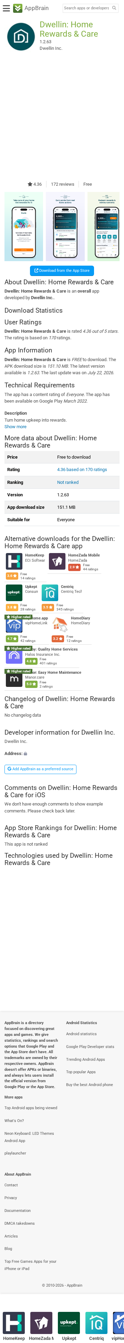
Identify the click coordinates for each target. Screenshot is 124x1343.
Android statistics (81, 1034)
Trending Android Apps (85, 1059)
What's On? (14, 1121)
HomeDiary (80, 618)
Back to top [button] (110, 1292)
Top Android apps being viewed (30, 1108)
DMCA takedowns (19, 1223)
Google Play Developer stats (90, 1047)
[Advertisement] (62, 117)
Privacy (10, 1198)
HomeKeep (34, 555)
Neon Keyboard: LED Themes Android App (29, 1137)
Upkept (31, 587)
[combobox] (86, 8)
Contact (11, 1185)
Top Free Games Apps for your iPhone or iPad (30, 1265)
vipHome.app (36, 618)
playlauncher (15, 1153)
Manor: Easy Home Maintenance (53, 672)
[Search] (114, 8)
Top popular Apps (81, 1072)
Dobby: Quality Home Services (51, 649)
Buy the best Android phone (89, 1085)
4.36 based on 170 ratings (82, 469)
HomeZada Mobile (84, 555)
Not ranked (68, 482)
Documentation (17, 1210)
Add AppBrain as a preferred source (42, 769)
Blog (8, 1249)
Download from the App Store (64, 270)
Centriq (67, 587)
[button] (62, 753)
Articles (11, 1236)
